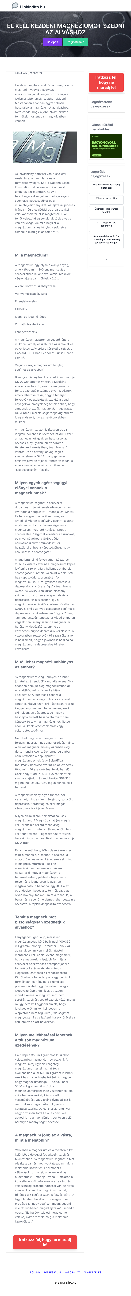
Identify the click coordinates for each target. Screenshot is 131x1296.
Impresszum (52, 1272)
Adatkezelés (92, 1272)
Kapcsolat (72, 1272)
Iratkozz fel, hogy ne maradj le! (45, 1242)
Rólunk (35, 1272)
